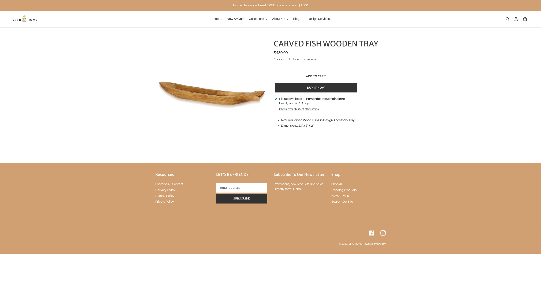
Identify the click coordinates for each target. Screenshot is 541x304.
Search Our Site (342, 201)
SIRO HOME (355, 244)
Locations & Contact (169, 184)
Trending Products (344, 190)
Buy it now (316, 88)
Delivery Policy (165, 190)
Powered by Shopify (374, 244)
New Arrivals (340, 195)
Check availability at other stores (299, 109)
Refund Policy (164, 195)
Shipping (279, 59)
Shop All (337, 184)
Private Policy (164, 201)
